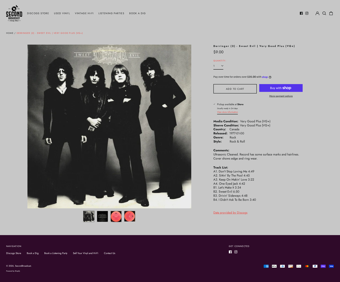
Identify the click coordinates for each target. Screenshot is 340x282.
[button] (324, 13)
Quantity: (219, 60)
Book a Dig (137, 13)
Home (9, 33)
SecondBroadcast (23, 265)
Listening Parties (111, 13)
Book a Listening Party (55, 253)
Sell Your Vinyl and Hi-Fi (85, 253)
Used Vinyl (62, 13)
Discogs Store (38, 13)
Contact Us (109, 253)
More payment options (281, 96)
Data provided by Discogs (230, 212)
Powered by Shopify (13, 271)
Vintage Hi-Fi (84, 13)
